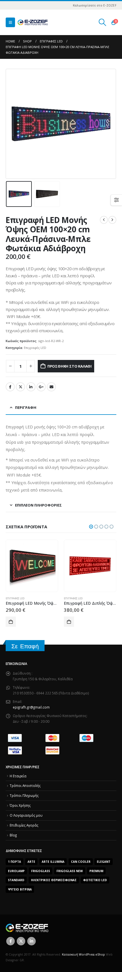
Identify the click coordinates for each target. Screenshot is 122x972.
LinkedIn (30, 386)
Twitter (20, 386)
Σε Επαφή (25, 646)
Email (51, 386)
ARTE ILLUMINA (53, 862)
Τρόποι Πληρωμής (24, 795)
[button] (10, 22)
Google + (41, 386)
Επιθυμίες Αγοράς (24, 825)
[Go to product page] (32, 566)
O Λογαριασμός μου (26, 815)
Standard (16, 880)
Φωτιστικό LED (95, 880)
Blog (13, 835)
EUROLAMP (16, 871)
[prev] (104, 220)
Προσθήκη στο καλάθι (69, 366)
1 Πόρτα (14, 862)
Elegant (103, 862)
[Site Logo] (32, 22)
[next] (112, 220)
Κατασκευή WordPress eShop (83, 954)
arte (31, 862)
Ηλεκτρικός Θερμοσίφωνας (54, 880)
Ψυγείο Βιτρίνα (20, 889)
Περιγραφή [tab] (25, 407)
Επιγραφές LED (35, 348)
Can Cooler (81, 862)
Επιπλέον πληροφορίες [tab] (38, 505)
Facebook (10, 386)
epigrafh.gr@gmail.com (31, 707)
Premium (96, 871)
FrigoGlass (40, 871)
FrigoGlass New (69, 871)
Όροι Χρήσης (20, 805)
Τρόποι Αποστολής (25, 785)
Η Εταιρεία (18, 776)
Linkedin (31, 941)
